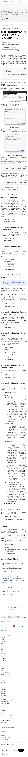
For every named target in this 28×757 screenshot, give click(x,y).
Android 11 (3, 695)
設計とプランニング (15, 24)
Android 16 (3, 685)
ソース (2, 639)
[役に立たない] (17, 28)
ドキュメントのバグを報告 (7, 718)
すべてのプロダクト (5, 739)
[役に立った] (15, 28)
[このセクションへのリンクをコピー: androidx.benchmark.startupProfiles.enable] (14, 368)
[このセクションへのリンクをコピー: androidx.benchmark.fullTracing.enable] (7, 277)
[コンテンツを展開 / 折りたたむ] (10, 42)
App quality (4, 6)
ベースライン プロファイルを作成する (11, 576)
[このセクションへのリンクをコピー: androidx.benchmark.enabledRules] (6, 249)
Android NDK (4, 710)
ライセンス (10, 744)
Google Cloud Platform (6, 737)
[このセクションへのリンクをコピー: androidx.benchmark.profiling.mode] (7, 335)
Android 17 (3, 682)
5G (1, 662)
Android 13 (3, 691)
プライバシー (4, 660)
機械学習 (3, 654)
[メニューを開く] (2, 1)
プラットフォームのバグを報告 (7, 716)
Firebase (3, 735)
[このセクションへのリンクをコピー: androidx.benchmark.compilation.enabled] (18, 197)
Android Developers (5, 24)
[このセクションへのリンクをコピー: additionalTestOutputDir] (21, 509)
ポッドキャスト (4, 646)
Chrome (3, 733)
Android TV (3, 677)
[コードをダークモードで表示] (24, 69)
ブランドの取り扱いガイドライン (9, 746)
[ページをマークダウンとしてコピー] (18, 38)
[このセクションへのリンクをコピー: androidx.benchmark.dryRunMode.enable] (12, 229)
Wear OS (3, 670)
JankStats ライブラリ (7, 588)
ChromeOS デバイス (5, 672)
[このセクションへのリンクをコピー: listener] (8, 526)
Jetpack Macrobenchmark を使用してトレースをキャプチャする (13, 299)
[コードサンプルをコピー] (26, 69)
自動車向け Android (5, 674)
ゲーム (2, 651)
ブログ (2, 643)
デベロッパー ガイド (5, 703)
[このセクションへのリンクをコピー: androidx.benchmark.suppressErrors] (7, 385)
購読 (21, 750)
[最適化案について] (17, 559)
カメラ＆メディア (5, 658)
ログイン (24, 1)
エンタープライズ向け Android (7, 635)
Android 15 (3, 687)
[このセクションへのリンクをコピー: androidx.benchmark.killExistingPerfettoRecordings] (17, 314)
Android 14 (3, 689)
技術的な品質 (5, 25)
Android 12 (3, 693)
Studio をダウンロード (6, 708)
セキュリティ (4, 637)
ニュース (3, 641)
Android (3, 633)
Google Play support (5, 720)
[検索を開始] (17, 1)
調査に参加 (3, 722)
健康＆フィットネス (5, 656)
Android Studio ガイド (6, 701)
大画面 (2, 668)
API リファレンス (4, 705)
